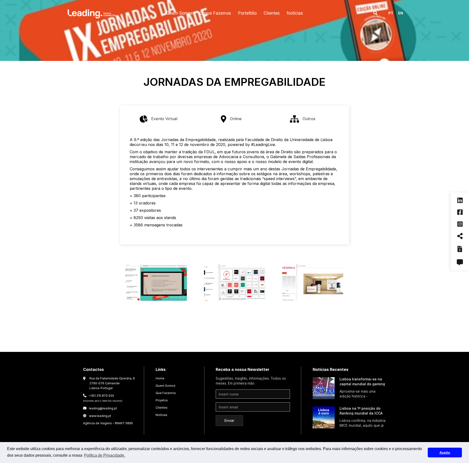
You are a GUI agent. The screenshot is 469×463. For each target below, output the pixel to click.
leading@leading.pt (100, 408)
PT (390, 13)
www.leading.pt (97, 416)
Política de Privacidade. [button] (104, 455)
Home (160, 378)
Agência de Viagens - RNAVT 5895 (108, 423)
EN (400, 13)
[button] (179, 13)
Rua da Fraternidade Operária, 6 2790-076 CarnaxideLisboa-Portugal (112, 383)
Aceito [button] (444, 452)
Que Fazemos (166, 393)
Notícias (161, 415)
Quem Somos (165, 385)
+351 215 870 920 (102, 398)
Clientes (162, 407)
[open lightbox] (156, 283)
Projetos (162, 400)
